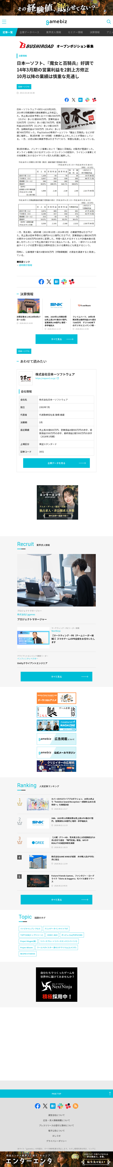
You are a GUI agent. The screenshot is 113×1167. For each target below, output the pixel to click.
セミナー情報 (75, 32)
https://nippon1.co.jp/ (45, 378)
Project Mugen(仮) (28, 941)
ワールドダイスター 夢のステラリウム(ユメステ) (56, 947)
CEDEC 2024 (52, 935)
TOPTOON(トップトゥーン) (31, 935)
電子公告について (56, 1130)
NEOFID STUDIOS (27, 953)
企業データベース (29, 32)
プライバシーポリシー (56, 1140)
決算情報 (95, 32)
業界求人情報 (53, 32)
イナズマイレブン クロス (30, 928)
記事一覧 (8, 32)
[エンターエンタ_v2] (57, 502)
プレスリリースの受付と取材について (56, 1125)
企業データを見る (56, 463)
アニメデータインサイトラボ (56, 928)
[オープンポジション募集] (56, 45)
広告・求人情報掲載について (56, 1120)
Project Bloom (26, 947)
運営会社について (56, 1115)
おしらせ (56, 1135)
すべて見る (56, 339)
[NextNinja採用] (56, 984)
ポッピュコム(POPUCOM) (71, 935)
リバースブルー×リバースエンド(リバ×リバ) (58, 941)
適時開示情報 (25, 265)
